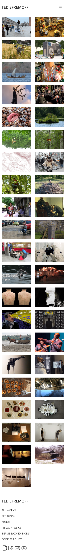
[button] (60, 7)
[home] (16, 7)
